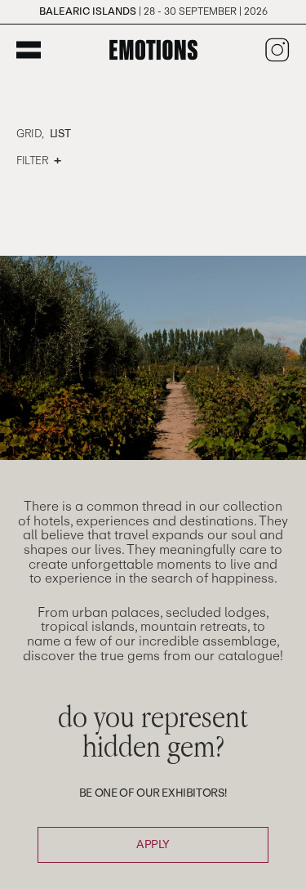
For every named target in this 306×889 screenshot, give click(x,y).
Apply (153, 844)
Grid (29, 133)
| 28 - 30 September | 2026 (153, 11)
